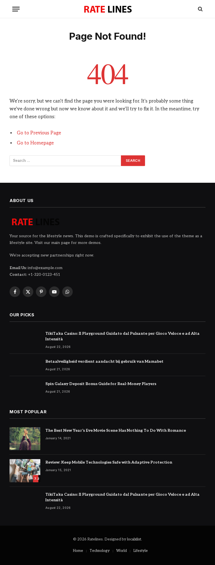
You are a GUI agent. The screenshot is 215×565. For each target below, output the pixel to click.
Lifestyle (140, 551)
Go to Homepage (35, 143)
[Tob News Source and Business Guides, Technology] (108, 9)
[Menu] (16, 9)
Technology (100, 551)
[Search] (200, 9)
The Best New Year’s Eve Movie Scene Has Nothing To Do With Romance (115, 430)
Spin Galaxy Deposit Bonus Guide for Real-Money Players (100, 383)
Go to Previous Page (39, 133)
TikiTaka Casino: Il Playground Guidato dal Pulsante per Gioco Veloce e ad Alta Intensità (122, 336)
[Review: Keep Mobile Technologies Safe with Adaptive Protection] (25, 470)
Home (78, 551)
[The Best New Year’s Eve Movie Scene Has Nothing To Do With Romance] (25, 438)
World (121, 551)
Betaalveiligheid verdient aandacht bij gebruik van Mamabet (104, 361)
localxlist (134, 539)
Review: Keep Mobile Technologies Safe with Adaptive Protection (108, 462)
